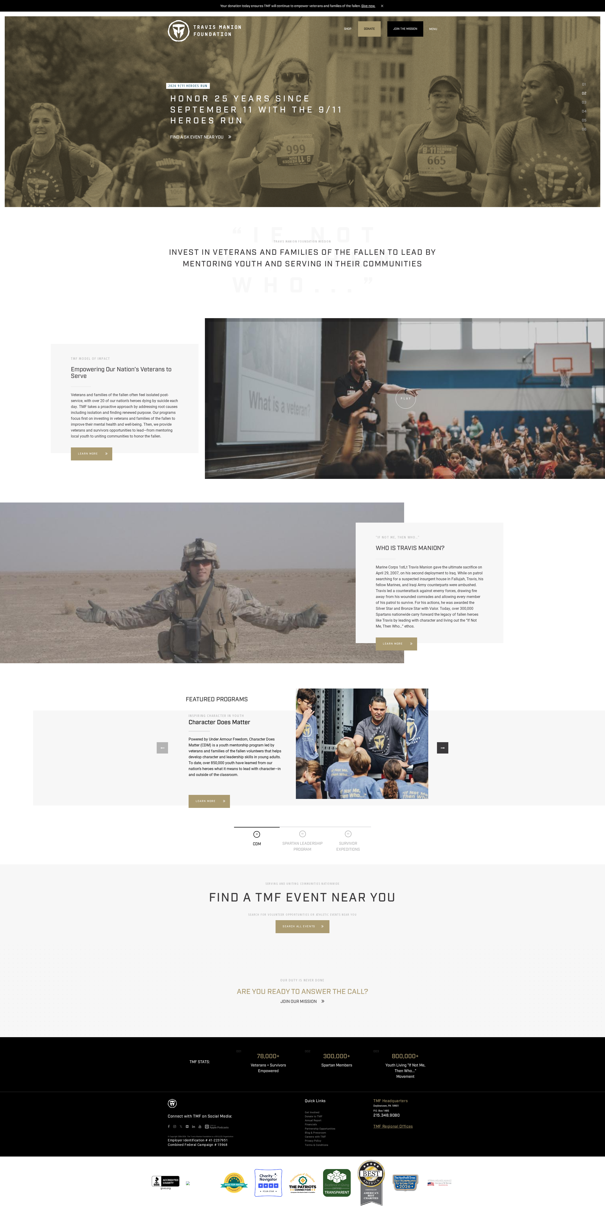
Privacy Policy (313, 1140)
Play (406, 398)
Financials (311, 1124)
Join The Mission (405, 29)
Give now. (368, 6)
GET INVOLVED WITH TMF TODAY (201, 131)
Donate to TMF (313, 1116)
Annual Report (313, 1120)
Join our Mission (299, 1002)
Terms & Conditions (316, 1145)
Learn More (88, 453)
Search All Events (299, 926)
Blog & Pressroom (315, 1132)
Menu (433, 29)
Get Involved (312, 1112)
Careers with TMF (315, 1136)
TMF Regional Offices (393, 1126)
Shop (347, 29)
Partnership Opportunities (320, 1128)
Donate (369, 29)
